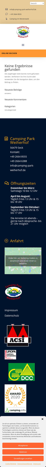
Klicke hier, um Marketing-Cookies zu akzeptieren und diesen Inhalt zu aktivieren (23, 261)
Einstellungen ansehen (23, 458)
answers (8, 93)
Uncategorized (10, 110)
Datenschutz (12, 315)
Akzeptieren (23, 445)
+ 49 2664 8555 (15, 14)
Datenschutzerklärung (24, 464)
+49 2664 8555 (18, 156)
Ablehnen (23, 452)
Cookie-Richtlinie (10, 464)
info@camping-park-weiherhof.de (23, 9)
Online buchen (9, 53)
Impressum (37, 464)
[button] (42, 419)
